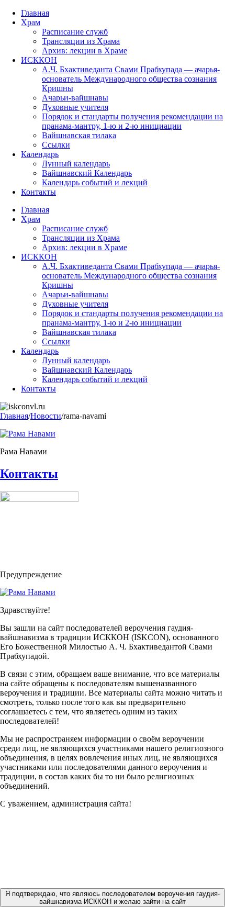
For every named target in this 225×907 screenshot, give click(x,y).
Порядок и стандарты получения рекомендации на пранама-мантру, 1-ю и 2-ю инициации (132, 121)
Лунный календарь (76, 163)
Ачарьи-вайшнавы (75, 97)
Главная (35, 12)
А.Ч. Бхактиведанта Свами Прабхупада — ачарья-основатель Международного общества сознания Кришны (131, 79)
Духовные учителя (75, 107)
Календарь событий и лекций (95, 182)
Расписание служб (75, 31)
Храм (30, 22)
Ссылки (56, 144)
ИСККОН (39, 59)
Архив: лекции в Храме (84, 50)
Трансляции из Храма (81, 41)
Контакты (38, 191)
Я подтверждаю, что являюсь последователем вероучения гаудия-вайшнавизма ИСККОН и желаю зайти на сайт (112, 897)
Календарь (40, 154)
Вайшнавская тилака (79, 135)
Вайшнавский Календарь (87, 173)
